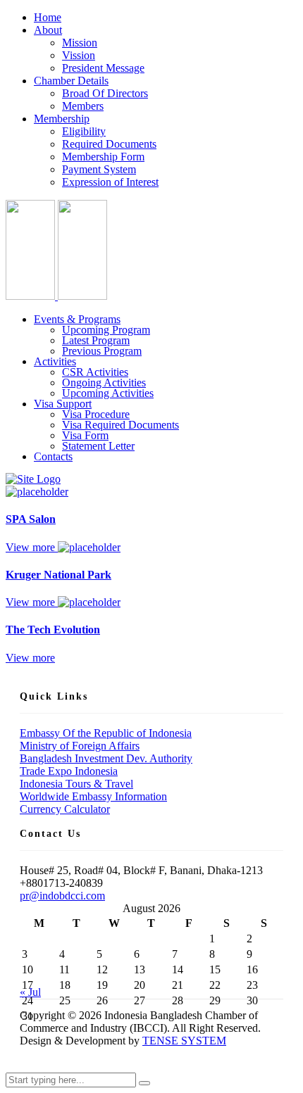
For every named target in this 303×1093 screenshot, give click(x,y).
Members (83, 106)
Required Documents (109, 144)
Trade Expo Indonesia (69, 771)
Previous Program (102, 351)
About (48, 30)
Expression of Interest (110, 182)
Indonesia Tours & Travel (76, 784)
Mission (79, 43)
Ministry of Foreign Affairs (80, 746)
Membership (61, 119)
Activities (55, 361)
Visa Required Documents (120, 425)
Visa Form (85, 435)
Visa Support (63, 404)
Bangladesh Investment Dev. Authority (106, 758)
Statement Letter (98, 446)
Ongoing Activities (104, 382)
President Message (103, 68)
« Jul (30, 992)
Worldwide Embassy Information (93, 796)
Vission (78, 55)
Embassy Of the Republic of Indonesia (106, 733)
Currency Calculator (65, 809)
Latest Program (96, 340)
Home (47, 17)
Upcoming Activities (108, 393)
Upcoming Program (106, 330)
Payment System (99, 169)
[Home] (33, 479)
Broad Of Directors (105, 93)
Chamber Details (71, 81)
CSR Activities (95, 372)
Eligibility (84, 131)
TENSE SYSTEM (184, 1041)
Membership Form (103, 157)
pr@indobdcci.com (62, 896)
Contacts (53, 456)
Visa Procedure (96, 414)
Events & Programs (77, 319)
